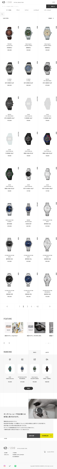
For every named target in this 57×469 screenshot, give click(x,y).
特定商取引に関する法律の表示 (18, 454)
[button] (5, 343)
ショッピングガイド (50, 451)
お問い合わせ (6, 454)
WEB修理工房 (45, 435)
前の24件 (7, 306)
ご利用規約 (15, 452)
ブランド (18, 10)
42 (38, 306)
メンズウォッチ (36, 10)
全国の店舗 (31, 435)
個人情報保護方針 (16, 456)
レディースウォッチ (47, 10)
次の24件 (50, 306)
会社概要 (5, 452)
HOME (5, 438)
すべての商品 (8, 10)
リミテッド (26, 10)
